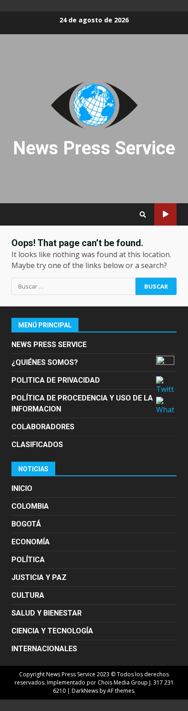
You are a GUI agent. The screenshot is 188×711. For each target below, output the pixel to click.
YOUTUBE (165, 214)
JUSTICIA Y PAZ (39, 577)
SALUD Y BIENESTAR (46, 613)
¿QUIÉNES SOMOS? (44, 362)
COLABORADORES (42, 426)
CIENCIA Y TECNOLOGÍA (52, 631)
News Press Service (94, 148)
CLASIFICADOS (37, 444)
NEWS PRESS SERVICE (49, 344)
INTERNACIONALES (44, 648)
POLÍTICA (28, 559)
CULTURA (27, 595)
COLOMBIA (30, 506)
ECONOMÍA (30, 541)
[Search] (143, 214)
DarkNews (85, 691)
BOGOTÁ (26, 524)
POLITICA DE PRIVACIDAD (55, 380)
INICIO (21, 488)
